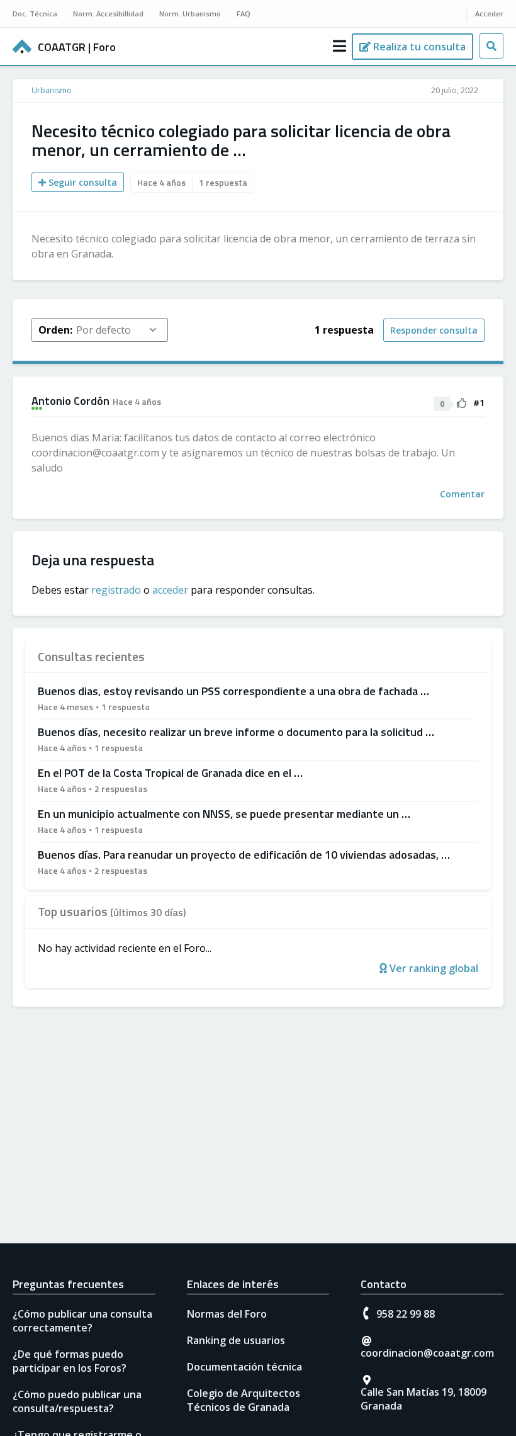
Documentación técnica (244, 1367)
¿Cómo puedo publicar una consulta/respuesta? (77, 1401)
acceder (170, 590)
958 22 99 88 (405, 1314)
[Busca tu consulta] (491, 46)
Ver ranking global (432, 968)
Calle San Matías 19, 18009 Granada (423, 1399)
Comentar (462, 494)
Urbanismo (51, 90)
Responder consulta (434, 330)
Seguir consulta (81, 182)
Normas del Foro (227, 1314)
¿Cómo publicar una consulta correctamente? (82, 1321)
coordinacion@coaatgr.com (427, 1353)
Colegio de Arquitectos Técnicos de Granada (243, 1400)
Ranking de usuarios (236, 1340)
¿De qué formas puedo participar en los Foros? (69, 1361)
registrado (116, 590)
